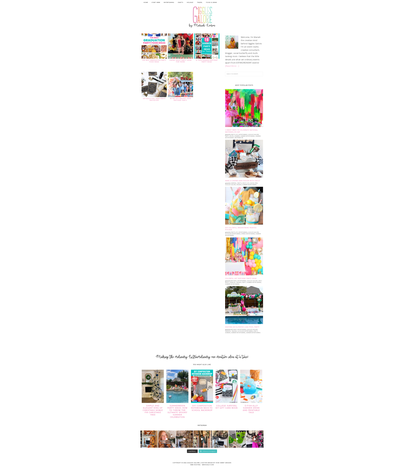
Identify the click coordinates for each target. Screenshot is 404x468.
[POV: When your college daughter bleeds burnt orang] (149, 439)
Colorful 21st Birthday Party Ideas (241, 278)
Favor (252, 183)
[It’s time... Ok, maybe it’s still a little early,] (184, 439)
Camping (233, 183)
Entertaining (243, 134)
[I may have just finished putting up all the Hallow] (202, 439)
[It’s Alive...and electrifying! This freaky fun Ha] (237, 439)
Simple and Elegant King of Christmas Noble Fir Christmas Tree (153, 410)
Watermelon (239, 137)
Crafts (233, 134)
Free (256, 183)
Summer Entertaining (247, 136)
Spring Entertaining (248, 234)
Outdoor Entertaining (233, 234)
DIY (237, 134)
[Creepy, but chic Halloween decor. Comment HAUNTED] (219, 439)
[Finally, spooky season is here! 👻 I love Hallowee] (255, 439)
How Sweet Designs (223, 462)
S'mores (239, 184)
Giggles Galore (202, 17)
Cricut (244, 183)
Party (227, 136)
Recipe (232, 136)
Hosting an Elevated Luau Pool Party (242, 327)
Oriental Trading (235, 282)
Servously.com (208, 464)
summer (237, 136)
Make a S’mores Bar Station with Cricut (242, 181)
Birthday (234, 281)
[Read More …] (232, 66)
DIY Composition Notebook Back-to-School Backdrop (202, 408)
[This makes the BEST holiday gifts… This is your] (166, 439)
